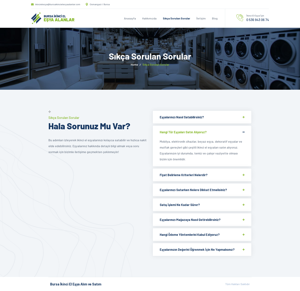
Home (134, 64)
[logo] (52, 18)
